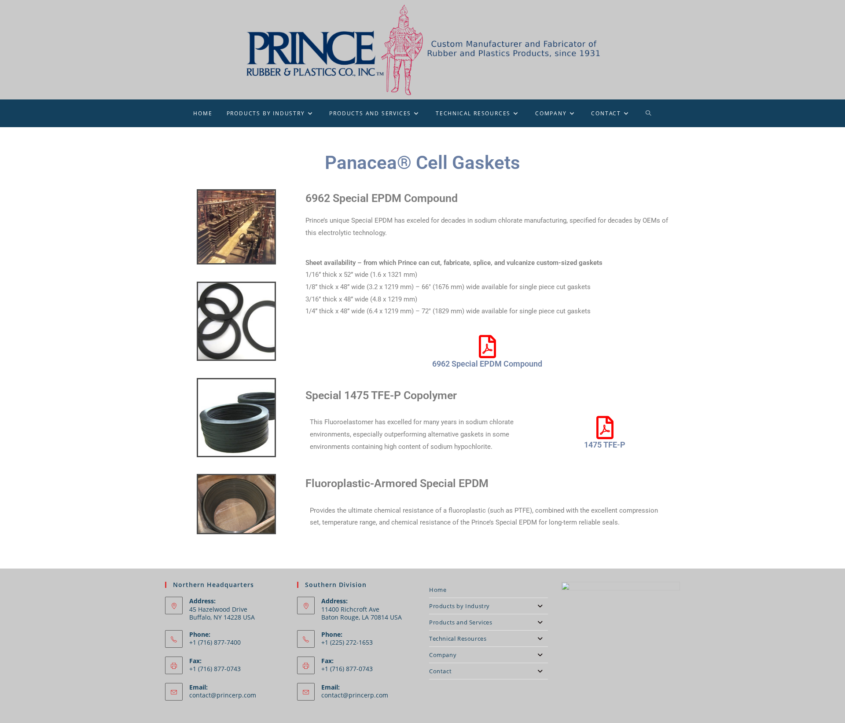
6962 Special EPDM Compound (487, 363)
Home (437, 590)
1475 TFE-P (604, 444)
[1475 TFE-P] (604, 427)
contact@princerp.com (222, 695)
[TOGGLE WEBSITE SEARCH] (649, 113)
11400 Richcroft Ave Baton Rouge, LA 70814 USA (361, 613)
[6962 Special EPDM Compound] (487, 346)
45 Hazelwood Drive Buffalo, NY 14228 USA (222, 613)
